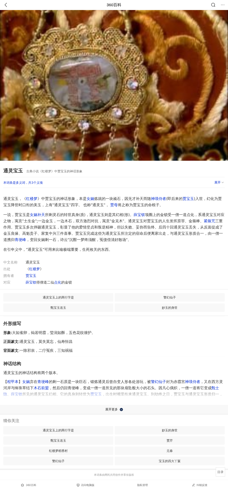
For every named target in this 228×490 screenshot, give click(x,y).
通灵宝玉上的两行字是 (58, 297)
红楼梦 (31, 198)
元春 (170, 451)
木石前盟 (41, 388)
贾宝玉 (188, 198)
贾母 (114, 205)
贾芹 (170, 440)
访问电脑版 (87, 485)
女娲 (90, 198)
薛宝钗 (139, 214)
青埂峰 (20, 239)
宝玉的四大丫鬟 (170, 461)
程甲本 (12, 381)
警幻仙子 (169, 297)
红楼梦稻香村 (58, 451)
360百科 (114, 5)
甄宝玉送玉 (58, 307)
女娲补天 (37, 214)
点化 (57, 282)
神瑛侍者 (158, 198)
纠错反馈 (202, 485)
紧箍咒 (209, 221)
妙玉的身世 (169, 307)
